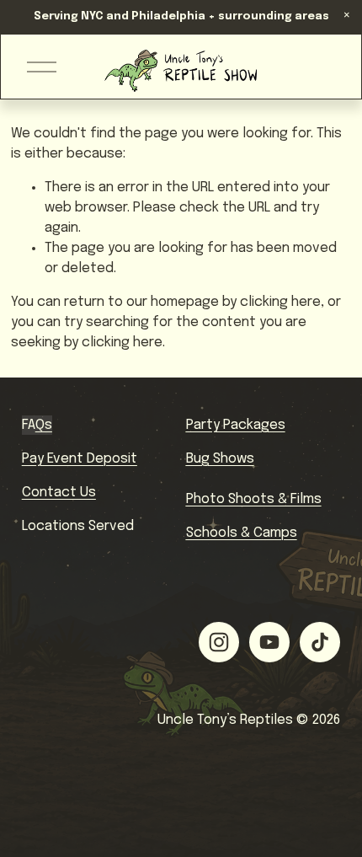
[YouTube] (269, 642)
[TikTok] (320, 642)
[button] (347, 15)
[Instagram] (219, 642)
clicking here (280, 302)
